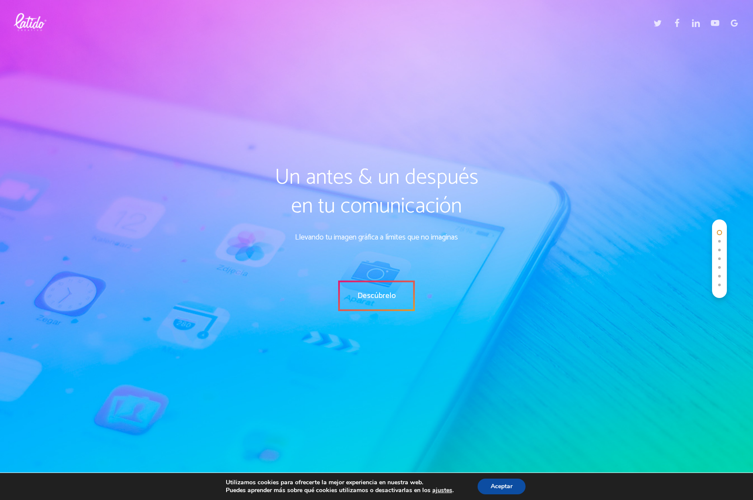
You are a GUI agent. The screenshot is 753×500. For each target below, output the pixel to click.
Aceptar (501, 486)
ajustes (442, 490)
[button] (376, 296)
